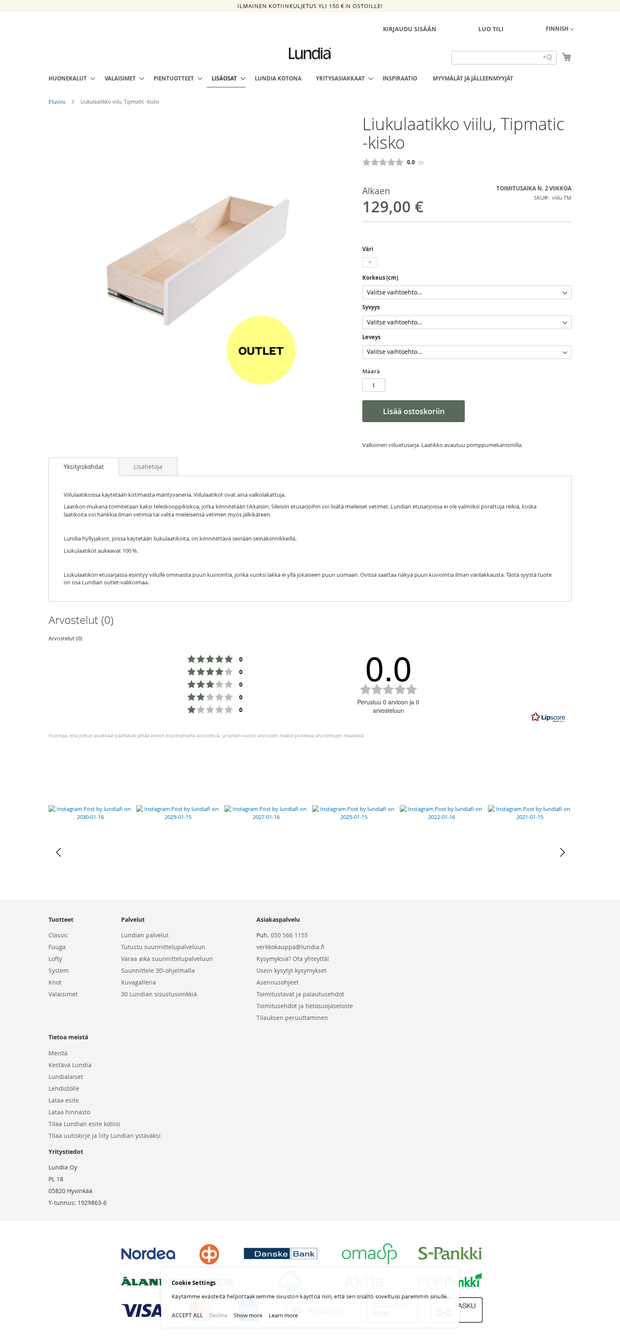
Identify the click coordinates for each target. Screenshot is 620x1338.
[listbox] (466, 263)
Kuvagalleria (138, 982)
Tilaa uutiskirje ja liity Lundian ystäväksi (105, 1136)
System (59, 970)
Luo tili (491, 29)
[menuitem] (69, 78)
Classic (58, 935)
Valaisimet (63, 994)
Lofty (55, 959)
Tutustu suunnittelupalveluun (163, 947)
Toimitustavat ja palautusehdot (300, 994)
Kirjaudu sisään (409, 29)
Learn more (283, 1315)
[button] (560, 29)
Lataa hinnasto (69, 1112)
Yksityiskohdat (84, 467)
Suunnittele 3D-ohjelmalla (158, 970)
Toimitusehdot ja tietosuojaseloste (304, 1006)
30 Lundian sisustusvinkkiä (159, 994)
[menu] (310, 79)
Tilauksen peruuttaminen (292, 1018)
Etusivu (58, 101)
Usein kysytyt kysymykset (291, 970)
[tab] (84, 467)
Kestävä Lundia (70, 1065)
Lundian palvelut (145, 935)
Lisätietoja (148, 467)
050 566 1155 (289, 935)
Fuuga (57, 947)
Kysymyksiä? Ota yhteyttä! (292, 959)
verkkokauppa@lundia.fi (290, 947)
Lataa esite (64, 1100)
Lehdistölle (64, 1088)
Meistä (58, 1053)
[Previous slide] (58, 852)
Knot (55, 982)
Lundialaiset (66, 1077)
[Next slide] (561, 852)
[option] (369, 262)
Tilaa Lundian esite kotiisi (84, 1124)
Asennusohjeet (277, 982)
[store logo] (310, 53)
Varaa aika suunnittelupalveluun (167, 959)
